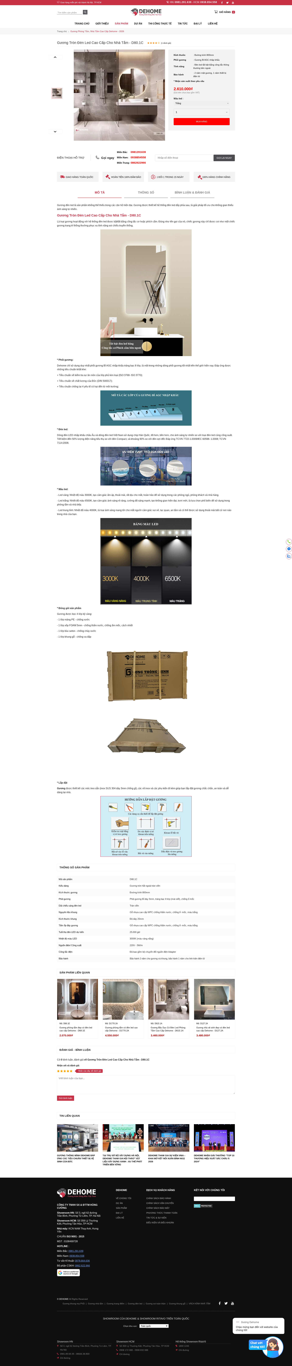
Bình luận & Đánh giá (192, 192)
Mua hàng (201, 121)
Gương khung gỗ (177, 1303)
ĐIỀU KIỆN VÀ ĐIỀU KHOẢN (160, 1222)
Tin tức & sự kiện (156, 1218)
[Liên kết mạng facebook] (289, 549)
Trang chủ (82, 23)
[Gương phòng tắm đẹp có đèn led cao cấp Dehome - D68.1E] (77, 999)
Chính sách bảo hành (158, 1198)
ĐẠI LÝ (198, 23)
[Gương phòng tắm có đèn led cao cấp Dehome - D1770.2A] (123, 999)
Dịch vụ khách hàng (160, 1190)
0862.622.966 (82, 1265)
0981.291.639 (183, 2)
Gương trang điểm (115, 1303)
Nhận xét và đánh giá (68, 1065)
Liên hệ (213, 23)
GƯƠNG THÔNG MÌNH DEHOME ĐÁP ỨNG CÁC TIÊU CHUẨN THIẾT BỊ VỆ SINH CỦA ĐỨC (76, 1158)
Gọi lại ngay (224, 158)
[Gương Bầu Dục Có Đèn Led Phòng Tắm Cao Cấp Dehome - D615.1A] (168, 999)
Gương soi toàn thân (156, 1303)
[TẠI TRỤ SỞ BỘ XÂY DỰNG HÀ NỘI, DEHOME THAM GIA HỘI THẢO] (123, 1137)
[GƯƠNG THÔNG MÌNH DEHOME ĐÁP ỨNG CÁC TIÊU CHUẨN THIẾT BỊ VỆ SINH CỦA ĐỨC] (77, 1137)
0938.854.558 (208, 2)
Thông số (146, 192)
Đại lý (119, 1213)
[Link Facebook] (222, 2)
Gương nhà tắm (95, 1303)
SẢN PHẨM (121, 23)
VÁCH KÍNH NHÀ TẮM (199, 1303)
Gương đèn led (135, 1303)
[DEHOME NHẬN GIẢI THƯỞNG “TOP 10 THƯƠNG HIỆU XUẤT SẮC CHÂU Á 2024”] (214, 1137)
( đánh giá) (166, 43)
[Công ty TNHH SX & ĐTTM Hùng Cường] (79, 1193)
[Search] (85, 12)
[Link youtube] (233, 2)
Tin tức (183, 23)
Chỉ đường (65, 1358)
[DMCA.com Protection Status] (214, 1206)
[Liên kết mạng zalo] (289, 556)
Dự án (138, 23)
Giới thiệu (102, 23)
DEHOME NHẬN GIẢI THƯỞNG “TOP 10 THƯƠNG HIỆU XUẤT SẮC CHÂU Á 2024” (214, 1158)
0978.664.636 (82, 1261)
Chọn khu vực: (130, 1326)
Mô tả (100, 192)
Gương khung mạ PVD (74, 1303)
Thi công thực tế (160, 23)
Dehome (121, 1190)
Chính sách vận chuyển (160, 1203)
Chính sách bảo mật (158, 1208)
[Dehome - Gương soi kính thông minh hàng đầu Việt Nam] (146, 12)
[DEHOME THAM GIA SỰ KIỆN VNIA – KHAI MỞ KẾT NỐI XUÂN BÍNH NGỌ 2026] (168, 1137)
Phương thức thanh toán (161, 1213)
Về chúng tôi (123, 1198)
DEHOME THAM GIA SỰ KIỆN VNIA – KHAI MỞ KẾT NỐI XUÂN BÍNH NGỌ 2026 (166, 1158)
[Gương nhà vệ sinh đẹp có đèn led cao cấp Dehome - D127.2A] (214, 999)
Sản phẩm (121, 1208)
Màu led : (178, 98)
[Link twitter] (227, 2)
